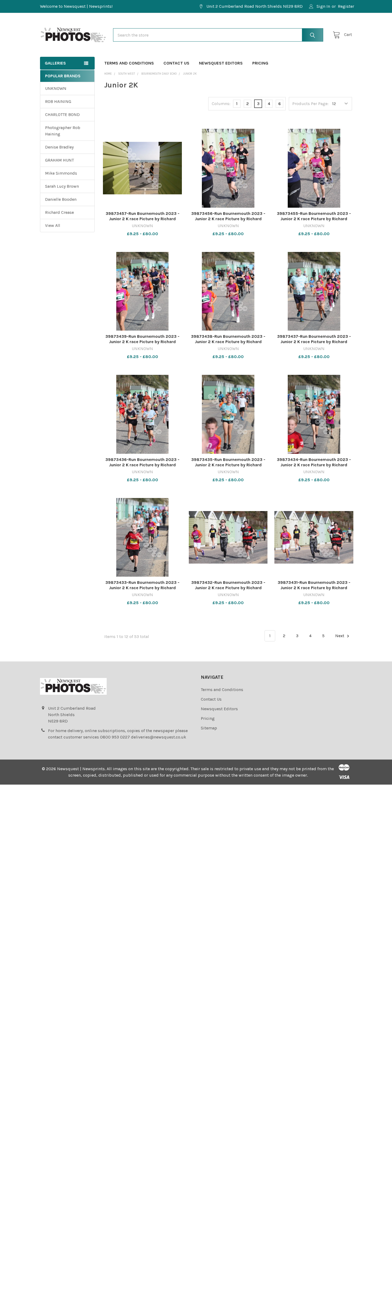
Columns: (221, 103)
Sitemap (209, 727)
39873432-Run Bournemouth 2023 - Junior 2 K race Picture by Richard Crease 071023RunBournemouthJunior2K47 (228, 590)
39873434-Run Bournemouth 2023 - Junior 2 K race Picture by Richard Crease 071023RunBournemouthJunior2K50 (314, 467)
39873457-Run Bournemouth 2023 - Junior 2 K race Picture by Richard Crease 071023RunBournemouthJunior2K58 (142, 221)
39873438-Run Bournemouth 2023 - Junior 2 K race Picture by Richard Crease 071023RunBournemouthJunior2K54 (228, 344)
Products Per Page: (310, 103)
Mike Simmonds (61, 173)
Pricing (260, 63)
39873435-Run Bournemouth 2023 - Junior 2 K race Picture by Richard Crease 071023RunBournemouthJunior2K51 (228, 467)
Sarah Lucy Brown (62, 186)
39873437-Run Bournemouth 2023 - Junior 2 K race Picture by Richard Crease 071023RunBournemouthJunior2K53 (314, 344)
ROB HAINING (58, 101)
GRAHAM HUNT (59, 160)
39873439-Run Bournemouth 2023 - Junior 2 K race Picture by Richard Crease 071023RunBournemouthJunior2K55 (142, 344)
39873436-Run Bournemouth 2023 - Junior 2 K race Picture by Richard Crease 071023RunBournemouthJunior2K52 (142, 467)
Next (340, 635)
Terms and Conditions (129, 63)
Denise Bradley (59, 147)
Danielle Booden (61, 199)
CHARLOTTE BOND (62, 114)
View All (52, 225)
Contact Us (176, 63)
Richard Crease (59, 212)
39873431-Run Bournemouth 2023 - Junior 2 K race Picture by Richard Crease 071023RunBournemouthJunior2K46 (314, 590)
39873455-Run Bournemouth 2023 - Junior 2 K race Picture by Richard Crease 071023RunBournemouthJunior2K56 (314, 221)
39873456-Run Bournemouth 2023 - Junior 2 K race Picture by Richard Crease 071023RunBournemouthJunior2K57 (228, 221)
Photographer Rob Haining (62, 130)
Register (346, 6)
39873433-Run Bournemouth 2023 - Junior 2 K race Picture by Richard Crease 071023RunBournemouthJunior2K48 (142, 590)
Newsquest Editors (221, 63)
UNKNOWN (55, 88)
